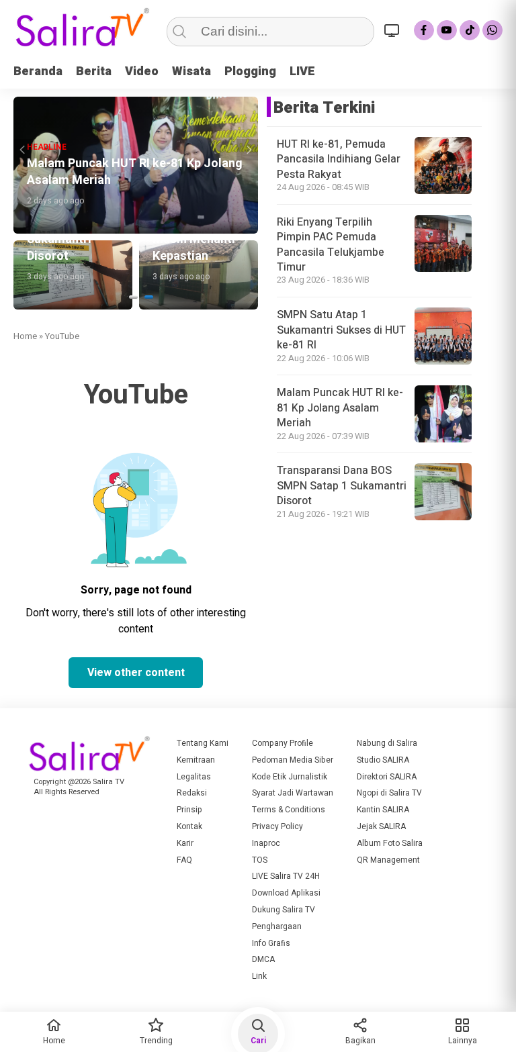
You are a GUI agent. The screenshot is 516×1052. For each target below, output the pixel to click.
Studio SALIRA (383, 760)
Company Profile (282, 743)
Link (259, 976)
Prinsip (189, 810)
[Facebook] (424, 30)
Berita (94, 71)
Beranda (37, 71)
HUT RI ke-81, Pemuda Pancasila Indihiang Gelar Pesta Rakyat (338, 159)
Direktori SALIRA (387, 777)
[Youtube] (447, 30)
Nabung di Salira (387, 743)
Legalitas (194, 777)
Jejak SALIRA (381, 826)
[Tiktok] (470, 30)
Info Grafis (271, 943)
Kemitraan (196, 760)
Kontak (189, 826)
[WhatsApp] (492, 30)
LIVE (302, 71)
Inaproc (266, 843)
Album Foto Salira (390, 843)
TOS (259, 860)
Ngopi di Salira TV (389, 793)
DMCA (263, 959)
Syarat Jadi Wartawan (292, 793)
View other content (136, 673)
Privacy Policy (277, 826)
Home (25, 336)
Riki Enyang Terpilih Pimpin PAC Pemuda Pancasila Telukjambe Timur (330, 244)
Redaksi (192, 793)
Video (142, 71)
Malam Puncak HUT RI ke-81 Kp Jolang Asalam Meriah (340, 408)
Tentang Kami (202, 743)
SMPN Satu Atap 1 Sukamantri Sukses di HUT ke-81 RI (341, 330)
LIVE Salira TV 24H (286, 876)
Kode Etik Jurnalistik (289, 777)
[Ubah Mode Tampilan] (394, 30)
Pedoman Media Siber (292, 760)
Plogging (250, 71)
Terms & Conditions (288, 810)
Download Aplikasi (286, 893)
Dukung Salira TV (283, 910)
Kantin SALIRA (383, 810)
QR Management (388, 860)
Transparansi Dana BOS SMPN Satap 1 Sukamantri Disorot (341, 486)
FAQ (184, 860)
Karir (185, 843)
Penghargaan (277, 926)
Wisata (191, 71)
